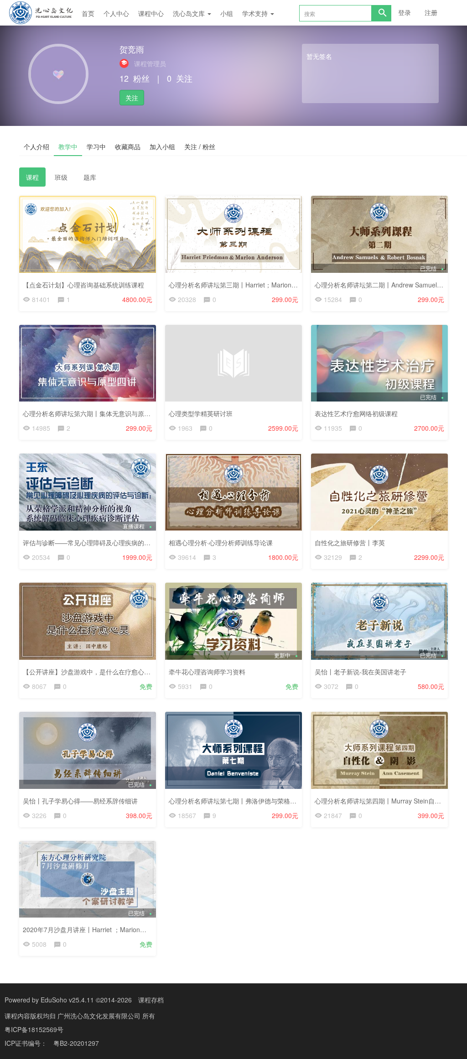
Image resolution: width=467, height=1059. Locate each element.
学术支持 (256, 13)
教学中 (68, 146)
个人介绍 (36, 146)
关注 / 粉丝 (199, 146)
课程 (32, 177)
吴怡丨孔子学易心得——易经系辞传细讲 (80, 800)
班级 (61, 177)
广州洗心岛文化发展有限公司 (99, 1015)
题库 (89, 177)
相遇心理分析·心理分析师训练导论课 (221, 542)
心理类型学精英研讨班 (201, 413)
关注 (131, 97)
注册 (431, 12)
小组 (226, 13)
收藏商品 (127, 146)
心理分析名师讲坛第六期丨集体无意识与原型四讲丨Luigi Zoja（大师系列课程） (136, 413)
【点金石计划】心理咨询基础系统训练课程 (83, 284)
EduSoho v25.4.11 (67, 999)
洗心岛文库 (190, 13)
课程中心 (151, 13)
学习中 (96, 146)
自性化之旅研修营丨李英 (350, 542)
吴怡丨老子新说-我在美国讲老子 (360, 671)
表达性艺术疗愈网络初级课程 (356, 413)
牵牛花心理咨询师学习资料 (207, 671)
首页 (88, 13)
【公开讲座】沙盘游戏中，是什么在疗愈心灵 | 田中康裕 (102, 671)
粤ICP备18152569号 (34, 1029)
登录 (404, 12)
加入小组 (162, 146)
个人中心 (116, 13)
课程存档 (151, 999)
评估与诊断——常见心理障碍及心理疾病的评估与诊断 (99, 542)
